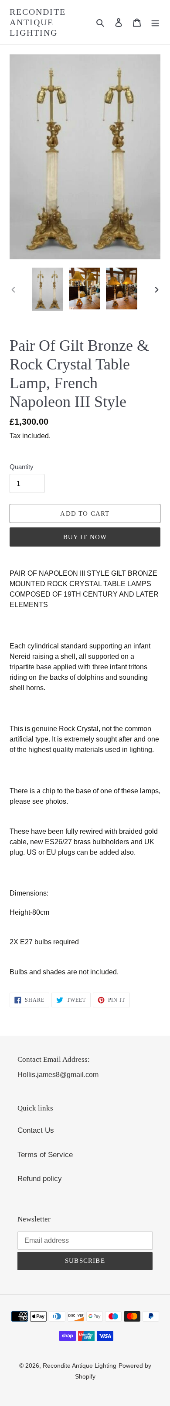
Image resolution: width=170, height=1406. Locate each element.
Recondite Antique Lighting (38, 22)
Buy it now (85, 537)
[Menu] (155, 22)
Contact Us (35, 1130)
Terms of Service (45, 1155)
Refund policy (39, 1178)
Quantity (22, 466)
